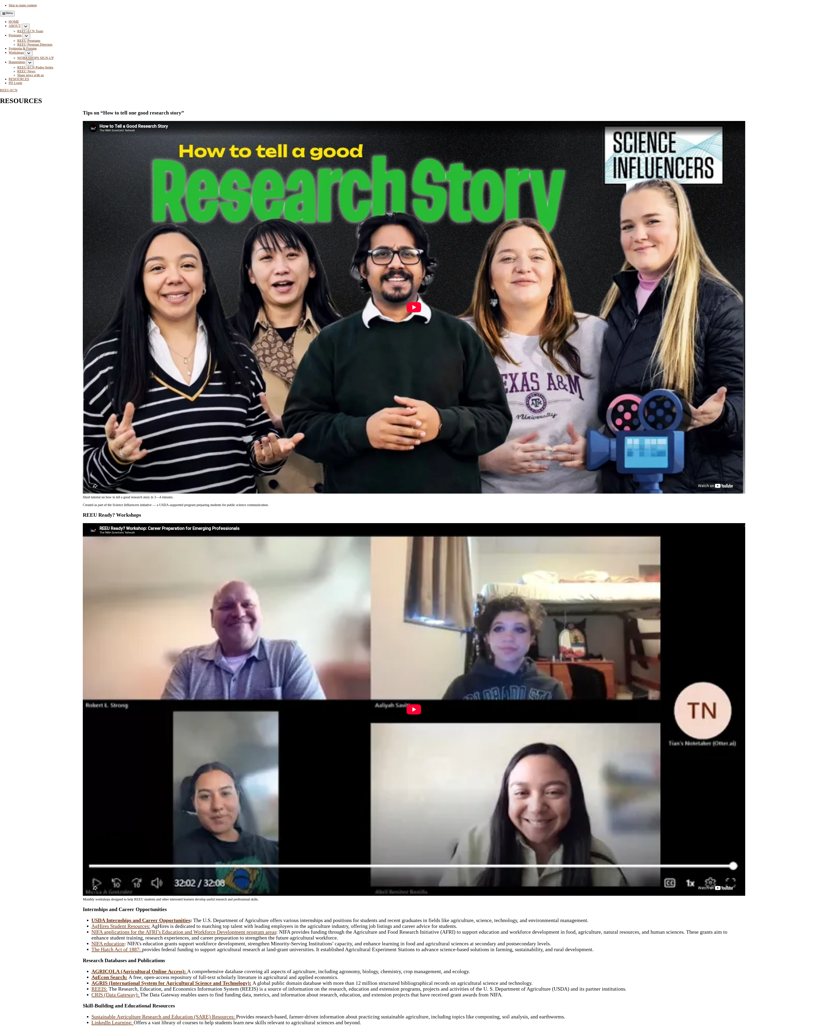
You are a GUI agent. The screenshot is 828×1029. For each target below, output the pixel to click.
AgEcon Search (108, 977)
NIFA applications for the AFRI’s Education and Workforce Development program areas (183, 932)
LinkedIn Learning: (112, 1022)
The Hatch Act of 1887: (116, 949)
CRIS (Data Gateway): (115, 995)
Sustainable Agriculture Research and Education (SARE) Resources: (163, 1017)
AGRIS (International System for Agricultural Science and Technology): (171, 983)
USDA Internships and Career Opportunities (140, 920)
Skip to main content (23, 5)
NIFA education (107, 943)
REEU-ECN (8, 90)
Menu (9, 13)
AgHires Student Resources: (120, 926)
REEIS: (99, 989)
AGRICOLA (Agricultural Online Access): (139, 971)
